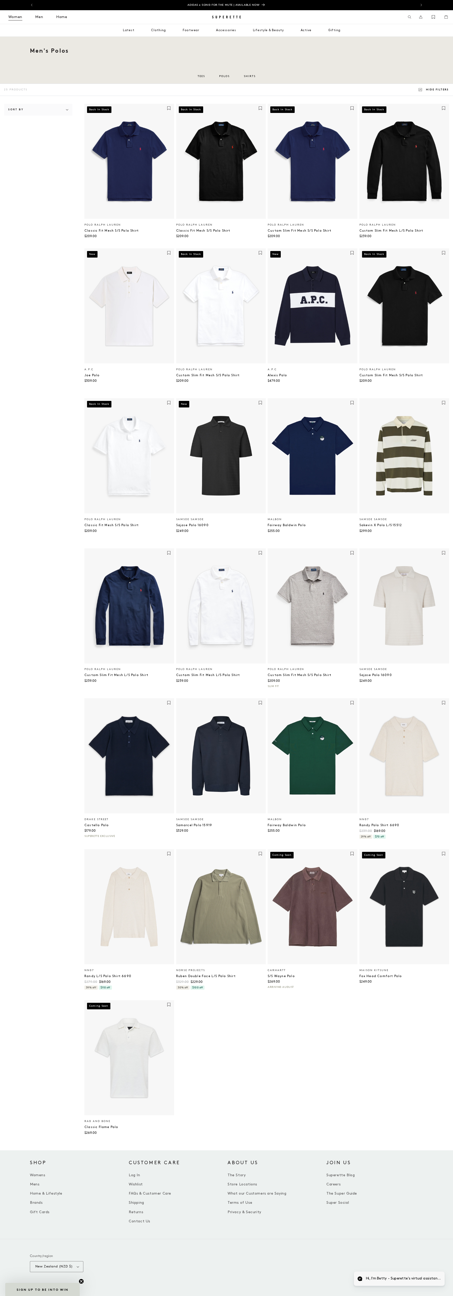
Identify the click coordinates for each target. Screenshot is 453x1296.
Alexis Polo (277, 375)
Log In (134, 1175)
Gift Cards (40, 1212)
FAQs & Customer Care (150, 1193)
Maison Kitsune (374, 970)
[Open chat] (436, 1279)
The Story (237, 1175)
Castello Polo (96, 825)
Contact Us (139, 1221)
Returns (136, 1212)
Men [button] (39, 17)
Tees (201, 76)
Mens (34, 1184)
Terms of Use (240, 1202)
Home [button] (61, 17)
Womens (37, 1175)
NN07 (364, 819)
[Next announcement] (421, 5)
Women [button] (15, 17)
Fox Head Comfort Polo (380, 976)
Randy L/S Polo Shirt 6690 (107, 976)
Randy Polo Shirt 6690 (379, 825)
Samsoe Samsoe (190, 519)
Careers (333, 1184)
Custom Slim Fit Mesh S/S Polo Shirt (299, 230)
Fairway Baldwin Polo (287, 525)
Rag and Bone (97, 1121)
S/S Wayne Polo (281, 976)
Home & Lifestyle (46, 1193)
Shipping (136, 1202)
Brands (36, 1202)
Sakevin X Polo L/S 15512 (380, 525)
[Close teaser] (81, 1281)
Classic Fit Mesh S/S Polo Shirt (111, 230)
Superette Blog (340, 1175)
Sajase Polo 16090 (192, 525)
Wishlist (136, 1184)
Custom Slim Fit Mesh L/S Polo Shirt (391, 230)
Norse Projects (190, 970)
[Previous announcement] (31, 5)
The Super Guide (341, 1193)
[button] (409, 17)
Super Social (337, 1202)
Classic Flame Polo (101, 1127)
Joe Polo (92, 375)
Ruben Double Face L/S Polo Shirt (206, 976)
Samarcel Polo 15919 (194, 825)
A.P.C (89, 369)
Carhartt (277, 970)
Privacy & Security (244, 1212)
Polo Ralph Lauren (102, 225)
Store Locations (242, 1184)
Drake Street (96, 819)
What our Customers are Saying (257, 1193)
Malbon (275, 519)
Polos (224, 76)
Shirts (250, 76)
